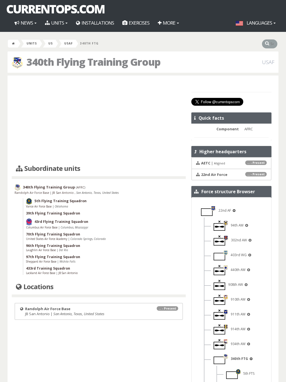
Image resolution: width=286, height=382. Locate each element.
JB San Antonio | (100, 311)
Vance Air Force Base (39, 206)
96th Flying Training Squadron (53, 245)
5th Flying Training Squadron (60, 201)
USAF (68, 43)
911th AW (237, 314)
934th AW (237, 343)
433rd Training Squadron (48, 268)
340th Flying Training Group (49, 187)
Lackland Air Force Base (41, 273)
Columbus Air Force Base (42, 227)
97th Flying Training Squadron (53, 256)
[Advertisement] (99, 120)
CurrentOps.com (55, 9)
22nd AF (224, 210)
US (50, 43)
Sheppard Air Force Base (41, 261)
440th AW (237, 269)
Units (57, 23)
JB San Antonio (63, 193)
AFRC (80, 187)
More (169, 23)
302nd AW (238, 240)
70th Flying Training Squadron (53, 234)
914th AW (237, 329)
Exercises (138, 23)
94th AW (236, 225)
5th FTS (248, 373)
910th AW (237, 299)
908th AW (235, 284)
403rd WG (237, 255)
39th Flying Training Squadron (53, 213)
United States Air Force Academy (47, 239)
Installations (97, 23)
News (27, 23)
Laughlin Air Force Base (41, 250)
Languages (259, 23)
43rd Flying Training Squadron (61, 221)
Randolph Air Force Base (32, 193)
